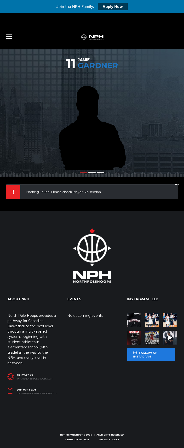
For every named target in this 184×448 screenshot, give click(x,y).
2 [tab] (92, 172)
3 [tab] (100, 172)
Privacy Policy (109, 439)
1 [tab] (83, 172)
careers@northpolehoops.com (37, 393)
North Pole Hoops (72, 434)
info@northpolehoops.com (34, 379)
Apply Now (113, 6)
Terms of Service (77, 439)
